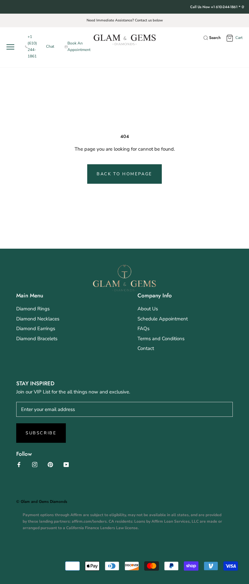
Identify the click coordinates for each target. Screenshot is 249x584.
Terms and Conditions (160, 338)
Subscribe (41, 433)
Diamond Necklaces (37, 319)
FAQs (143, 328)
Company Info (154, 295)
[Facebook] (19, 464)
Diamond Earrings (35, 328)
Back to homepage (124, 174)
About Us (147, 308)
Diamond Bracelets (36, 338)
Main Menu (29, 295)
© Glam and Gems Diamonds (41, 501)
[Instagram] (35, 464)
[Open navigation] (11, 47)
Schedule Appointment (162, 319)
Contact (145, 348)
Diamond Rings (33, 308)
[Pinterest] (50, 464)
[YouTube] (66, 464)
